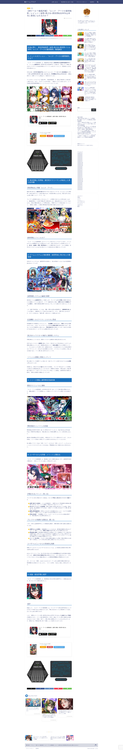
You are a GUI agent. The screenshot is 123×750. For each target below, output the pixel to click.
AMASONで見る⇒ (61, 168)
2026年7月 (80, 153)
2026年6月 (80, 154)
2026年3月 (80, 158)
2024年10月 (80, 181)
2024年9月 (80, 182)
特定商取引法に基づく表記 (67, 2)
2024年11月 (80, 180)
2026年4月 (80, 157)
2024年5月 (80, 188)
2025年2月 (80, 176)
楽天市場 (50, 135)
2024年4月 (80, 189)
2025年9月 (80, 166)
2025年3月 (80, 174)
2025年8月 (80, 168)
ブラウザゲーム (81, 201)
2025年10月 (80, 165)
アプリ (79, 198)
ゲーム (29, 8)
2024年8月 (80, 184)
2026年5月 (80, 155)
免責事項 (92, 2)
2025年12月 (80, 162)
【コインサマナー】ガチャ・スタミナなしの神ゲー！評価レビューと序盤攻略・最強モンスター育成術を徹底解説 (87, 136)
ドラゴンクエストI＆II (45, 132)
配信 (79, 206)
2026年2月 (80, 160)
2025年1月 (80, 177)
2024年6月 (80, 186)
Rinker (46, 133)
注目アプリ (80, 205)
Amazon (43, 135)
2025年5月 (80, 172)
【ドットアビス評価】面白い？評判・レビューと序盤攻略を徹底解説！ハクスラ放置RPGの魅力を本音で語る (87, 132)
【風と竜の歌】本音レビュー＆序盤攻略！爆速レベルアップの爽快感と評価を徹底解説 (87, 120)
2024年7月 (80, 185)
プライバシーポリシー (82, 2)
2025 (79, 197)
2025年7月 (80, 169)
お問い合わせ (55, 2)
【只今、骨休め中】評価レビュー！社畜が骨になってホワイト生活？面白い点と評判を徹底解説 (87, 124)
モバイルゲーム (81, 202)
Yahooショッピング (59, 135)
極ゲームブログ (30, 2)
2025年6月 (80, 170)
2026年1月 (80, 161)
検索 (79, 107)
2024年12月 (80, 178)
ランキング (80, 203)
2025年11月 (80, 164)
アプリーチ (51, 120)
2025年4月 (80, 173)
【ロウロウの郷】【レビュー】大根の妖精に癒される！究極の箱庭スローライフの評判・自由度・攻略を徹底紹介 (87, 128)
